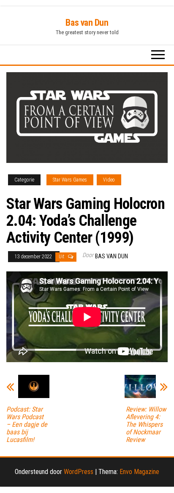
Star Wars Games (70, 180)
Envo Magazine (139, 472)
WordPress (78, 472)
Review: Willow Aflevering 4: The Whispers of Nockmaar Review (146, 425)
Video (109, 180)
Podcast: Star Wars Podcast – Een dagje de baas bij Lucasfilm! (26, 425)
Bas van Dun (86, 22)
